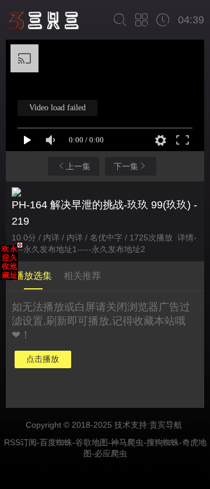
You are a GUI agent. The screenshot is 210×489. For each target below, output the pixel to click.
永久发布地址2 (118, 249)
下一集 (126, 166)
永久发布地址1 (50, 249)
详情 (185, 237)
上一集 (78, 166)
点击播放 (42, 359)
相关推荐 (82, 276)
